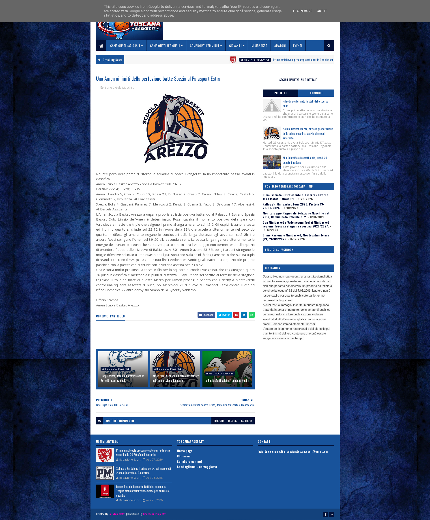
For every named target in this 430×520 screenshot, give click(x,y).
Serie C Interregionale (228, 59)
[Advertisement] (177, 335)
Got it (322, 11)
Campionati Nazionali (125, 45)
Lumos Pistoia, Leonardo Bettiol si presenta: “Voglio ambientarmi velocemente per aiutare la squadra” (143, 491)
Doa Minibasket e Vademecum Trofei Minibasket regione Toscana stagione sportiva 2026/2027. (296, 224)
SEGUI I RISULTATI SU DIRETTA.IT (298, 79)
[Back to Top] (331, 514)
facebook (246, 421)
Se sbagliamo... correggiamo (197, 466)
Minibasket (259, 45)
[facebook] (325, 514)
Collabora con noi (189, 461)
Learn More (302, 11)
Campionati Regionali (165, 45)
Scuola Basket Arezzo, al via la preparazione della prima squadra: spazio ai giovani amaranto (308, 133)
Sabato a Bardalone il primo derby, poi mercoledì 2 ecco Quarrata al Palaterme (143, 470)
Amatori (280, 45)
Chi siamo (184, 456)
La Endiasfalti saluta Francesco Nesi (226, 380)
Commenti (316, 93)
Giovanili (235, 45)
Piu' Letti (280, 93)
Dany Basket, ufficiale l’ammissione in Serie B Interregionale (122, 378)
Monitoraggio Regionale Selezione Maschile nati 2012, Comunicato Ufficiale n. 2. (296, 215)
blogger (219, 421)
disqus (232, 421)
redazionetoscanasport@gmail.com (307, 451)
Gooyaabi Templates (154, 514)
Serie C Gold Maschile (119, 87)
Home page (184, 450)
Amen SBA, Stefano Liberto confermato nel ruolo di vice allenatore (176, 378)
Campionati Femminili (204, 45)
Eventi (297, 45)
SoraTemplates (117, 514)
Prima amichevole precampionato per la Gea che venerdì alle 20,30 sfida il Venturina (295, 59)
